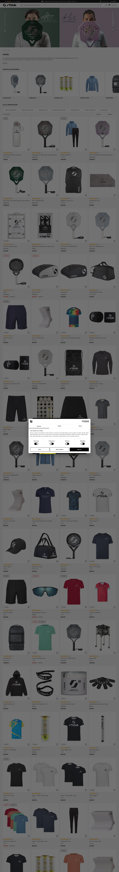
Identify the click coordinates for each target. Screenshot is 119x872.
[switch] (52, 444)
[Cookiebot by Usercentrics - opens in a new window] (83, 421)
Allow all (79, 449)
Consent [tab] (39, 426)
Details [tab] (59, 426)
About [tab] (80, 426)
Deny (39, 449)
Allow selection (59, 449)
